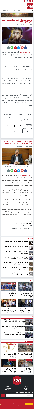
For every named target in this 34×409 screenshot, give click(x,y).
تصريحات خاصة (29, 341)
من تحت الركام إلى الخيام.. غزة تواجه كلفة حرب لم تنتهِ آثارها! (25, 354)
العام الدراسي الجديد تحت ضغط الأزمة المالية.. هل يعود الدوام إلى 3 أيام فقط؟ (25, 370)
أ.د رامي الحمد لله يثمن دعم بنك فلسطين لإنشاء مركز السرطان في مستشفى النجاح (8, 293)
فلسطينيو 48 (9, 386)
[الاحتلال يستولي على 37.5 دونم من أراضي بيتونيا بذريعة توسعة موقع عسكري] (31, 264)
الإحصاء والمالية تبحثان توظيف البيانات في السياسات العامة (15, 247)
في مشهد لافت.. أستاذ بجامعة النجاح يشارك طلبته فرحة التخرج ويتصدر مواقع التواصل (13, 333)
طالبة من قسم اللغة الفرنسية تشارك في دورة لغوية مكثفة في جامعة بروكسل (8, 310)
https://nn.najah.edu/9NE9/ (24, 223)
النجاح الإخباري (30, 6)
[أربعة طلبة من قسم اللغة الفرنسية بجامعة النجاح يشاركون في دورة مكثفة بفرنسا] (25, 286)
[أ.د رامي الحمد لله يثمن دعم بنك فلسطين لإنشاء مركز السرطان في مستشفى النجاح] (8, 286)
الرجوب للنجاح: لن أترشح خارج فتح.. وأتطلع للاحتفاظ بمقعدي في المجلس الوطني (9, 370)
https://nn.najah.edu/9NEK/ (24, 126)
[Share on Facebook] (25, 47)
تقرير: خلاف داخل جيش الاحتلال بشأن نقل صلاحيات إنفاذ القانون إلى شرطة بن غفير (14, 320)
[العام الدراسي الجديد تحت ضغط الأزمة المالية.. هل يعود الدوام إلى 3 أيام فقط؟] (25, 363)
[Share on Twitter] (18, 47)
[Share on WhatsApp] (11, 47)
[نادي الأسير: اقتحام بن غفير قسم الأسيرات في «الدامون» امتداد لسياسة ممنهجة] (31, 258)
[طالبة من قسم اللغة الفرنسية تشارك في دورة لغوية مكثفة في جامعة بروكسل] (8, 303)
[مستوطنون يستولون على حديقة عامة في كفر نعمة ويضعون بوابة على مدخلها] (31, 269)
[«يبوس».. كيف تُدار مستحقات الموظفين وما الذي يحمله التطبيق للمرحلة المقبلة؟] (8, 347)
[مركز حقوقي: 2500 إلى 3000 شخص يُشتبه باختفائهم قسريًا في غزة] (31, 253)
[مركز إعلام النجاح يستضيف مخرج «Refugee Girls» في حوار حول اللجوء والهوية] (25, 303)
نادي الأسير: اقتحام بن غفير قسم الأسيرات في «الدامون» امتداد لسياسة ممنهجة (16, 257)
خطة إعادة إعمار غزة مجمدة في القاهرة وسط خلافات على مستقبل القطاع (13, 327)
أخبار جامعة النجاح (28, 280)
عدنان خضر (17, 131)
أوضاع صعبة (27, 131)
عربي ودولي (8, 388)
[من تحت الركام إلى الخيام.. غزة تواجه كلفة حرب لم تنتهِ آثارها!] (25, 347)
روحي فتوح (27, 228)
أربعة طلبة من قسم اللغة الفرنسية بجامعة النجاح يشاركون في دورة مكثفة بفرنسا (26, 294)
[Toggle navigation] (25, 1)
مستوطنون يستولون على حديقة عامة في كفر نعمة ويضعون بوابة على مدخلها (15, 268)
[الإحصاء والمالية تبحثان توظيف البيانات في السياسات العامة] (31, 248)
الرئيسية (32, 10)
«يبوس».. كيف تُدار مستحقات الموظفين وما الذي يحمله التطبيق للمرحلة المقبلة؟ (8, 354)
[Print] (8, 47)
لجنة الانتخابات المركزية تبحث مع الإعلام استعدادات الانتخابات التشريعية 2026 (15, 273)
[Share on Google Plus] (22, 47)
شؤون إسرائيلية (25, 388)
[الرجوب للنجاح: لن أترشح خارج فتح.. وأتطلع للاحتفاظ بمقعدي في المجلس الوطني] (8, 363)
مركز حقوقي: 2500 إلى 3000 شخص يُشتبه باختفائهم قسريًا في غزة (15, 252)
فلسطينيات (27, 10)
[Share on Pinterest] (15, 47)
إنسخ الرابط (10, 126)
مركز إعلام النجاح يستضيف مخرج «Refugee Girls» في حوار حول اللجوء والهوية (26, 310)
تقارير (31, 317)
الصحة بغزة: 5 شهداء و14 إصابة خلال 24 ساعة (16, 241)
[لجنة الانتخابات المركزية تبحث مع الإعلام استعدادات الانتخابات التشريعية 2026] (31, 274)
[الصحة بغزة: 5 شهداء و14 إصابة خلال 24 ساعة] (31, 242)
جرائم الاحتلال (16, 228)
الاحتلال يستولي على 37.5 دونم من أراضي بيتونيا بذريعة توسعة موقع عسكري (16, 263)
